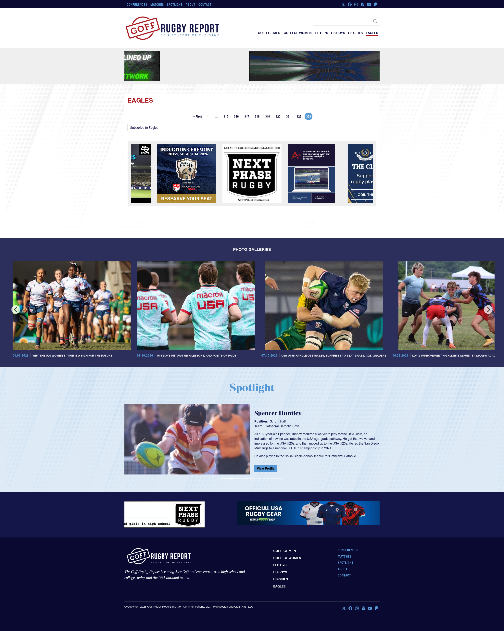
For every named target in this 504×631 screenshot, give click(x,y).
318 (258, 117)
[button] (143, 441)
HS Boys (338, 33)
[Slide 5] (252, 478)
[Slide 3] (238, 478)
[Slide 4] (245, 478)
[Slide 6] (259, 478)
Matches (157, 4)
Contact (205, 4)
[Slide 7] (266, 478)
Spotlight (175, 4)
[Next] (488, 309)
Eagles (372, 33)
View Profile (265, 469)
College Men (269, 33)
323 (309, 117)
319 (268, 117)
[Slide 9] (280, 478)
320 (279, 117)
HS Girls (355, 33)
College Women (298, 33)
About (190, 4)
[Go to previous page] (207, 116)
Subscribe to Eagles (144, 128)
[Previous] (15, 309)
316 (237, 117)
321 (289, 117)
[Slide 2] (231, 478)
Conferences (137, 4)
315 (227, 117)
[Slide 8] (273, 478)
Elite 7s (321, 33)
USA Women (274, 425)
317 (247, 117)
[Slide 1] (224, 478)
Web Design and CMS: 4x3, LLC (233, 603)
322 (300, 117)
